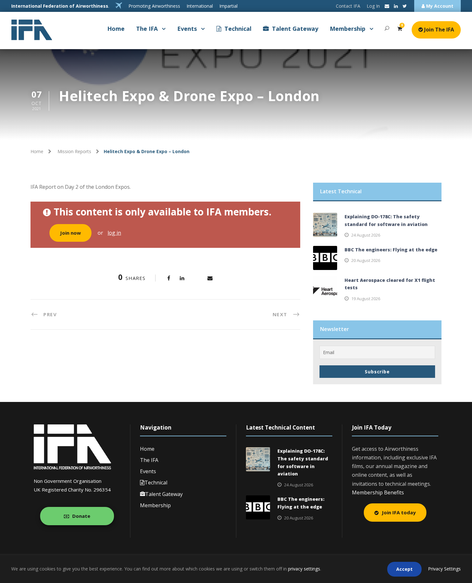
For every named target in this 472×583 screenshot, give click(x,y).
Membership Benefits (378, 492)
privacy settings (304, 569)
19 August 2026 (365, 298)
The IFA (147, 28)
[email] (387, 6)
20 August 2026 (365, 260)
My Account (439, 6)
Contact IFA (348, 6)
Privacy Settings (444, 569)
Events (187, 28)
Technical (237, 28)
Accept (404, 569)
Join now (70, 233)
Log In (373, 6)
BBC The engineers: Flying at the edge (391, 250)
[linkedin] (396, 6)
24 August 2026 (365, 235)
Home (116, 28)
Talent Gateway (295, 28)
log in (114, 232)
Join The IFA (438, 29)
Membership (347, 28)
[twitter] (405, 6)
